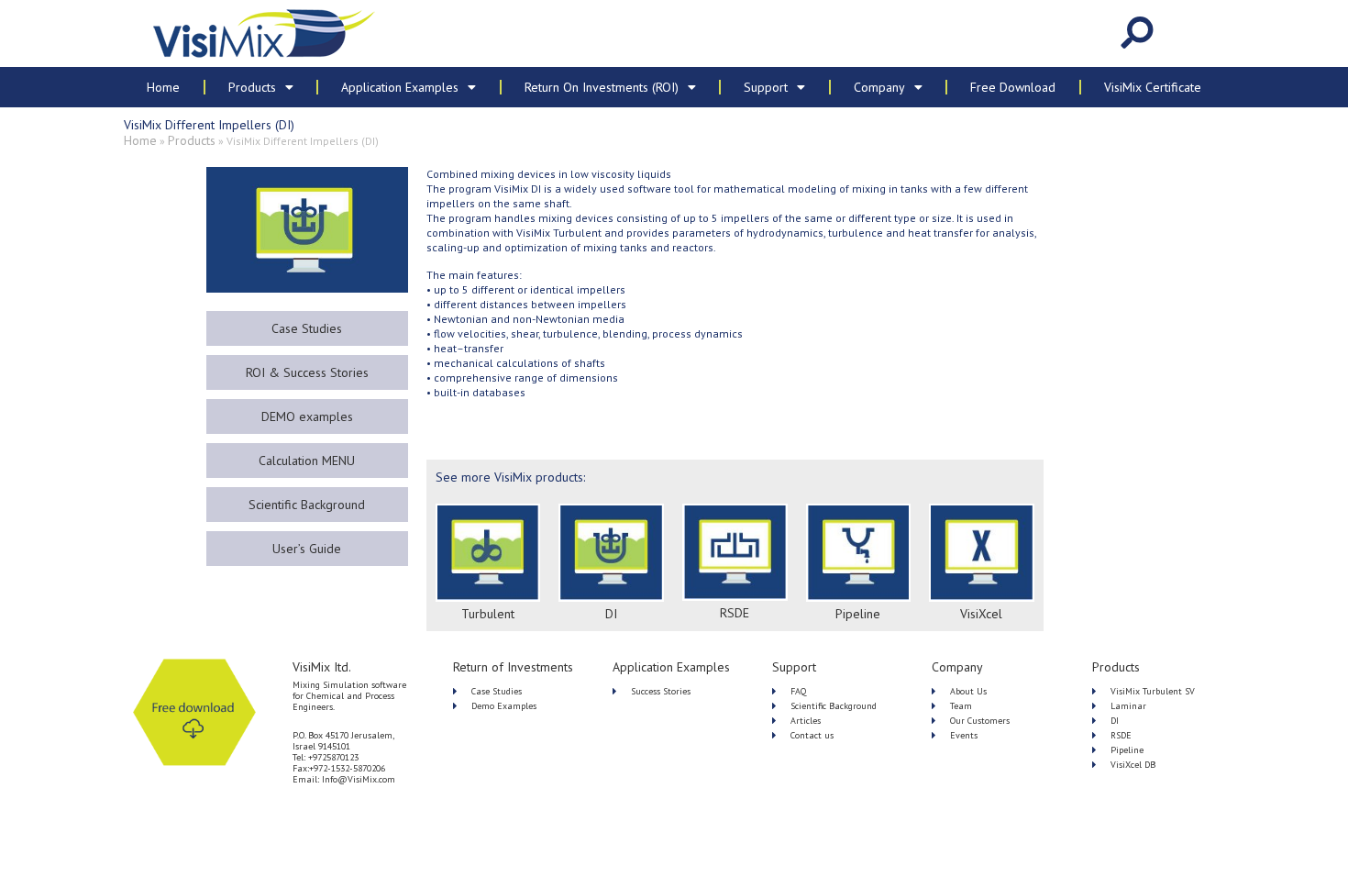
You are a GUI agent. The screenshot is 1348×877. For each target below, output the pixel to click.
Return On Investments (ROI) (602, 87)
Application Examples (400, 87)
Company (879, 87)
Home (163, 87)
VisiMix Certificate (1152, 87)
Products (252, 87)
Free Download (1012, 87)
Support (766, 87)
